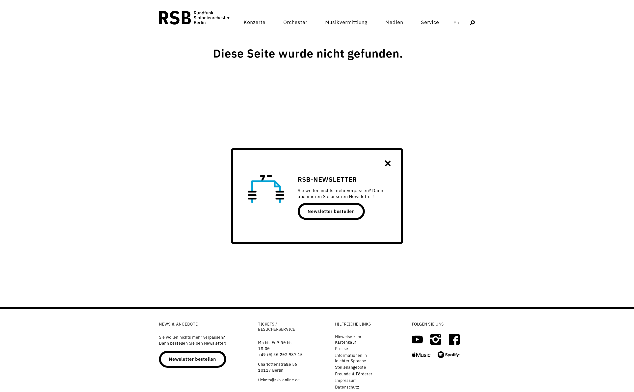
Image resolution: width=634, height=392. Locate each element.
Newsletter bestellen (331, 211)
